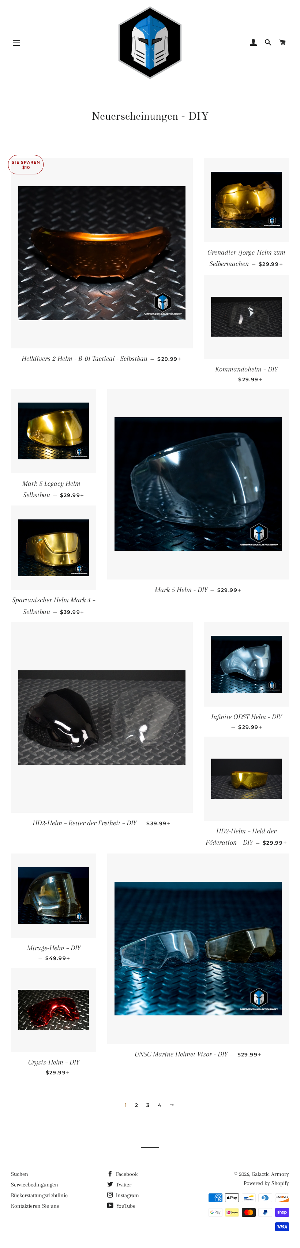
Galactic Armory (270, 1174)
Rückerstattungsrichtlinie (39, 1195)
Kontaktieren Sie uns (35, 1206)
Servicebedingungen (34, 1184)
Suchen (19, 1174)
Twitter (123, 1184)
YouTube (125, 1206)
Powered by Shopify (266, 1183)
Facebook (126, 1174)
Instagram (127, 1195)
